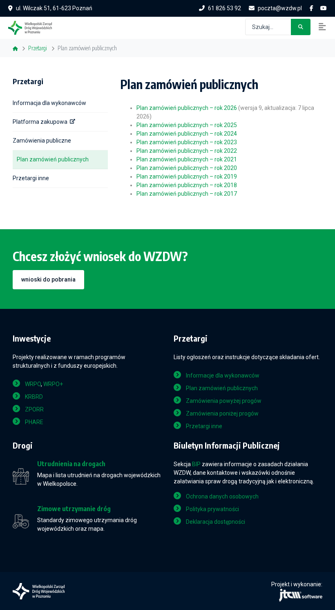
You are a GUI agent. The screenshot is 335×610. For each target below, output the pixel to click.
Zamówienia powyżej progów (223, 401)
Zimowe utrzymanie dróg (74, 509)
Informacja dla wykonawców (49, 103)
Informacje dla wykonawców (222, 375)
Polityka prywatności (212, 509)
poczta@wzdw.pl (280, 8)
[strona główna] (34, 27)
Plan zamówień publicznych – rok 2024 (186, 133)
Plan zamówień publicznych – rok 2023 (186, 142)
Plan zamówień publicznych (53, 159)
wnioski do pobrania (48, 279)
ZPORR (34, 409)
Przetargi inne (31, 178)
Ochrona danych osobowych (222, 496)
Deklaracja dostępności (215, 521)
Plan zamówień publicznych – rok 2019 (186, 176)
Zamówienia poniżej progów (222, 413)
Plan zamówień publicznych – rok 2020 (186, 168)
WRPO (33, 384)
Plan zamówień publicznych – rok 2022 (186, 150)
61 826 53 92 (224, 8)
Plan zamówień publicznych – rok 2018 (186, 185)
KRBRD (34, 396)
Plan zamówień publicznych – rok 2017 (186, 193)
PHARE (34, 422)
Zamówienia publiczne (42, 140)
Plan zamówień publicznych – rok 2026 (186, 108)
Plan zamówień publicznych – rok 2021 (186, 159)
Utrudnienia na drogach (71, 464)
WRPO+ (53, 384)
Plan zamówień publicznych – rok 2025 (186, 125)
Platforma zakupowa (40, 121)
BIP (196, 464)
